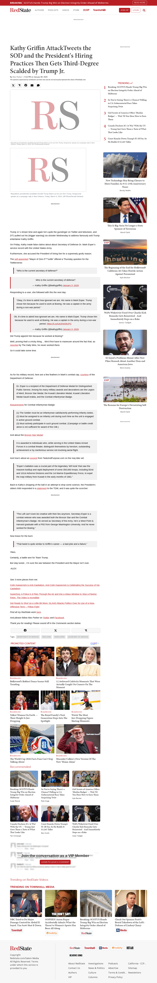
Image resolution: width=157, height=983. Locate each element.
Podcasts (53, 10)
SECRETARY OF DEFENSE (78, 637)
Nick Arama (125, 368)
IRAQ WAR (46, 637)
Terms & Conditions (117, 972)
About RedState (76, 963)
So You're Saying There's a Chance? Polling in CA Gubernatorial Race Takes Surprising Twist (53, 793)
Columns (93, 977)
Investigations (95, 963)
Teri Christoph (15, 836)
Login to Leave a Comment (55, 862)
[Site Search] (144, 10)
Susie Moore (15, 801)
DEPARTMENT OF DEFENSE (28, 637)
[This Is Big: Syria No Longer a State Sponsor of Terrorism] (125, 209)
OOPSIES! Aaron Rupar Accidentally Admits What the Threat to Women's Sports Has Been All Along (60, 924)
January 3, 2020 (71, 285)
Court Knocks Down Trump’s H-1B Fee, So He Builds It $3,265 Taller (54, 826)
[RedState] (20, 10)
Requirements (17, 405)
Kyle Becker (77, 798)
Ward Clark (125, 232)
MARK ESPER (59, 637)
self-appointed (21, 259)
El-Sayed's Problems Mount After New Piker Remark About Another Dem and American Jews (125, 361)
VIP (70, 977)
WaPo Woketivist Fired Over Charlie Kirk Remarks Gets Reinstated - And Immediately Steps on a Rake (86, 828)
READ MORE (139, 2)
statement (42, 488)
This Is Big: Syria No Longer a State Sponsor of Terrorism (125, 227)
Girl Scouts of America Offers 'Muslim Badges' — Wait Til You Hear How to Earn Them (85, 792)
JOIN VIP (125, 10)
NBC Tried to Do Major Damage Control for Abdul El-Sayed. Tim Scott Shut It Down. (26, 922)
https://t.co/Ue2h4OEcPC (59, 324)
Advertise (113, 968)
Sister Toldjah (77, 836)
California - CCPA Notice (137, 963)
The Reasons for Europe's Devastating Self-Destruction (125, 406)
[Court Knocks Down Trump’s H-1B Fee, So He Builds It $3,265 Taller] (55, 813)
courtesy (84, 374)
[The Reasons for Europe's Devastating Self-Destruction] (125, 389)
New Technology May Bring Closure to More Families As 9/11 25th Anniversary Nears (125, 184)
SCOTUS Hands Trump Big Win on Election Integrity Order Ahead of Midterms (66, 2)
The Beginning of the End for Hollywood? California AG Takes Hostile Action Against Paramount (125, 271)
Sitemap (132, 968)
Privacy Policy (115, 977)
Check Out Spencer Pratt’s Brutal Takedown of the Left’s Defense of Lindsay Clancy (129, 922)
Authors (39, 10)
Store (76, 10)
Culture (92, 972)
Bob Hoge (45, 801)
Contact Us (74, 968)
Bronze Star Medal (33, 435)
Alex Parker (17, 77)
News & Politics (96, 968)
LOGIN (136, 10)
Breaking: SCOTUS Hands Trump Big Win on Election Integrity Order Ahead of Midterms (22, 793)
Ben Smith (45, 833)
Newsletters (134, 972)
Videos (65, 10)
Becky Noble (125, 190)
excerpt (33, 458)
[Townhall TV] (99, 10)
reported (14, 345)
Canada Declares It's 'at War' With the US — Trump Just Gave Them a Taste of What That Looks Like (23, 828)
